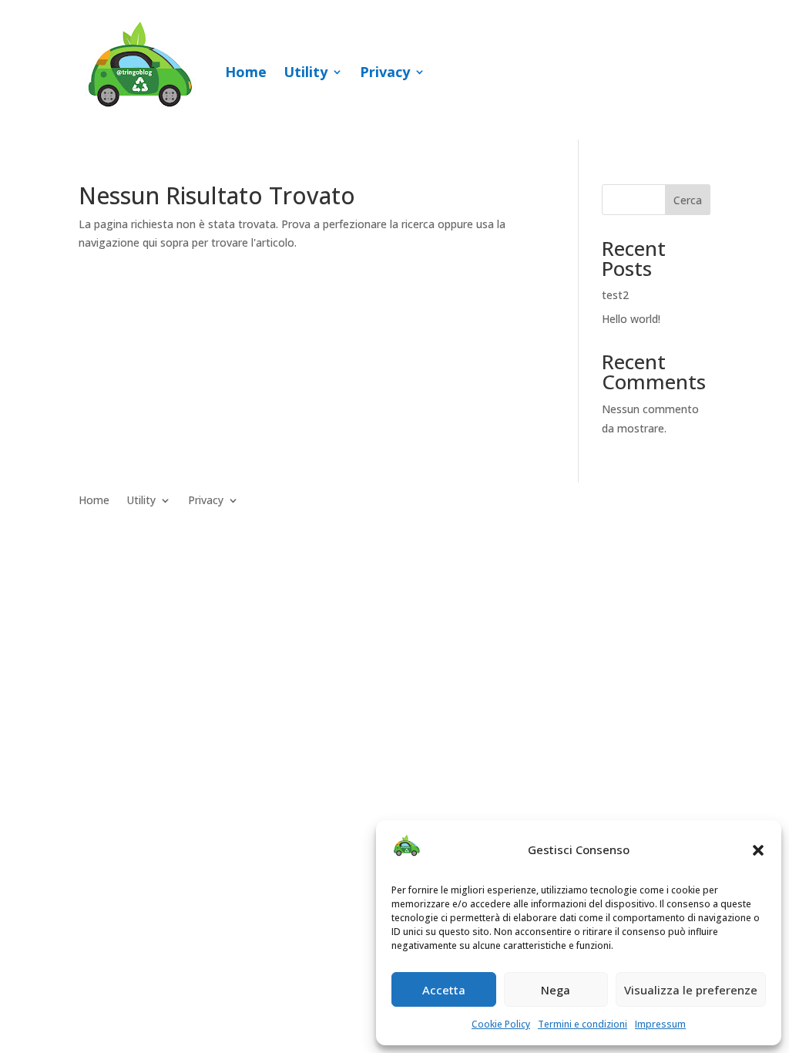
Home (246, 71)
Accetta (443, 989)
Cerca (687, 200)
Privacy (385, 71)
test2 (615, 295)
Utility (305, 71)
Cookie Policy (501, 1024)
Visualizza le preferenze (690, 989)
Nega (555, 989)
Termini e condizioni (582, 1024)
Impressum (660, 1024)
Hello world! (631, 318)
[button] (758, 850)
